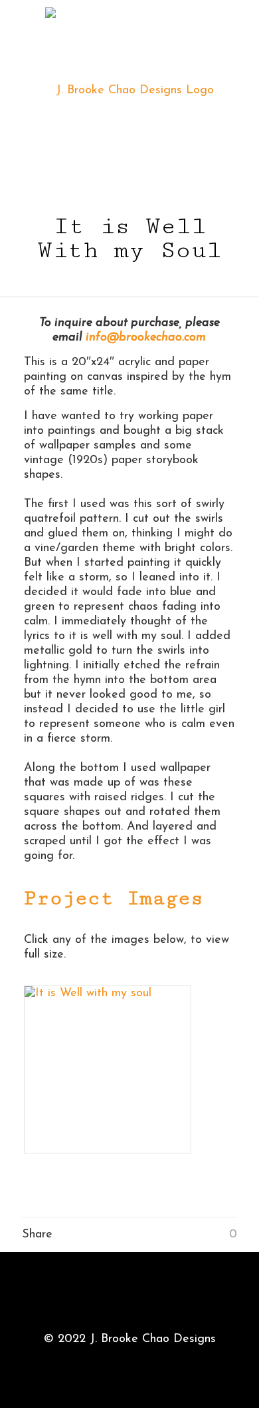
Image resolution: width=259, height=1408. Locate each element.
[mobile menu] (241, 26)
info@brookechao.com (146, 338)
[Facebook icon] (130, 1361)
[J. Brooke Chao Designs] (129, 90)
